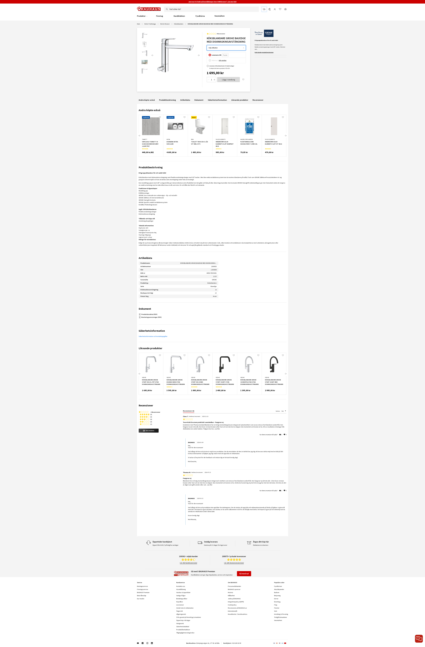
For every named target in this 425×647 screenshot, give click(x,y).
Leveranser (180, 605)
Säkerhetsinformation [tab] (152, 330)
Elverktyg (277, 602)
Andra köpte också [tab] (149, 110)
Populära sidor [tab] (279, 582)
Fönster (276, 608)
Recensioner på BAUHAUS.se (237, 608)
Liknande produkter (239, 100)
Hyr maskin (140, 599)
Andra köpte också (147, 100)
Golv (275, 611)
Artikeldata (185, 100)
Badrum (276, 592)
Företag (159, 16)
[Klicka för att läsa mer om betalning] (280, 643)
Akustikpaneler (279, 589)
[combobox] (211, 9)
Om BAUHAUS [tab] (232, 582)
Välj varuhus (222, 60)
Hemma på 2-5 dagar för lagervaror (215, 545)
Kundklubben (179, 16)
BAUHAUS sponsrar (234, 589)
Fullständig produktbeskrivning (264, 52)
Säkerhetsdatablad (182, 627)
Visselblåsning (181, 589)
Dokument (198, 100)
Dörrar (276, 599)
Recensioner (258, 100)
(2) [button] (151, 424)
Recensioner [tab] (146, 405)
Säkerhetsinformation (217, 100)
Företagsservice (142, 589)
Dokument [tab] (145, 308)
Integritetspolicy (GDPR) (236, 602)
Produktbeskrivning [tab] (151, 167)
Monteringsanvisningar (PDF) (151, 317)
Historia (230, 592)
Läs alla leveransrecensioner (234, 563)
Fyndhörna (200, 16)
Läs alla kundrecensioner (188, 563)
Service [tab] (139, 582)
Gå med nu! (244, 573)
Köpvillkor (179, 602)
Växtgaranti (180, 623)
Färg (275, 605)
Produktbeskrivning (167, 100)
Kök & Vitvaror (165, 24)
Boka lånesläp (141, 596)
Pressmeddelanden (234, 586)
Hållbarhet (231, 596)
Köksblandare (178, 24)
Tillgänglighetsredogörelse (185, 633)
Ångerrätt (179, 611)
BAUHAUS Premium (143, 592)
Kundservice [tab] (180, 582)
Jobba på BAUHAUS (234, 599)
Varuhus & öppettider (183, 592)
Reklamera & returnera (260, 545)
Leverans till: (217, 55)
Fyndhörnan (278, 586)
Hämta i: (215, 60)
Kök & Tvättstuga (150, 24)
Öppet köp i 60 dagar (183, 620)
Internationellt (232, 611)
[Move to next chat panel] (419, 639)
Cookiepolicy (232, 605)
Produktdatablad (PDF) (149, 314)
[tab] (188, 411)
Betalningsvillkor (181, 599)
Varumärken (219, 16)
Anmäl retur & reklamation (184, 608)
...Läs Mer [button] (217, 429)
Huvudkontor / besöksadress (237, 614)
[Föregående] (152, 55)
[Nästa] (198, 55)
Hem (138, 24)
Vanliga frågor (180, 596)
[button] (149, 431)
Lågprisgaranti (181, 614)
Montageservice (142, 586)
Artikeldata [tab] (145, 258)
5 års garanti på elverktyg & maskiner (188, 617)
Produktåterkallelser (183, 630)
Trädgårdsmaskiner (280, 617)
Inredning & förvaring (281, 614)
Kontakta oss (180, 586)
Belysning (277, 596)
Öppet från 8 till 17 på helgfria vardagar (165, 545)
